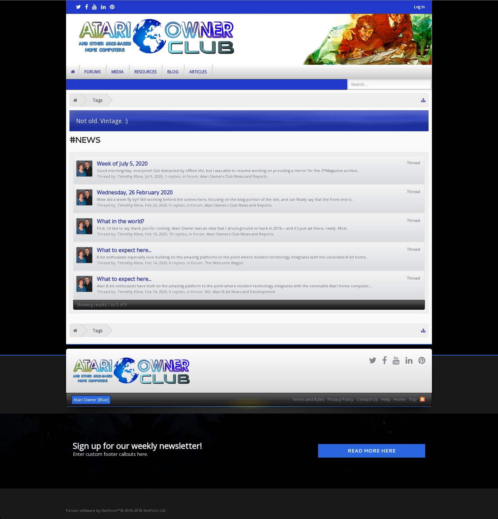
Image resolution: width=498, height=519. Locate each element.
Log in (419, 6)
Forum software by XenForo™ (116, 510)
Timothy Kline (130, 176)
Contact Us (367, 399)
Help (385, 399)
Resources (145, 72)
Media (117, 72)
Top (413, 399)
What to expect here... (124, 250)
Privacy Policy (340, 399)
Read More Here (372, 450)
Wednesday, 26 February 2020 (135, 192)
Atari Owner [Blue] (91, 400)
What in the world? (120, 221)
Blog (173, 72)
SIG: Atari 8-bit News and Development (240, 291)
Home (400, 399)
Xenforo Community (249, 397)
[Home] (75, 100)
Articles (198, 72)
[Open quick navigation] (423, 100)
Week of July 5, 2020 (122, 163)
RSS (422, 399)
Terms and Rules (308, 399)
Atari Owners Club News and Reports (233, 176)
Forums (92, 72)
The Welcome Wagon (224, 262)
